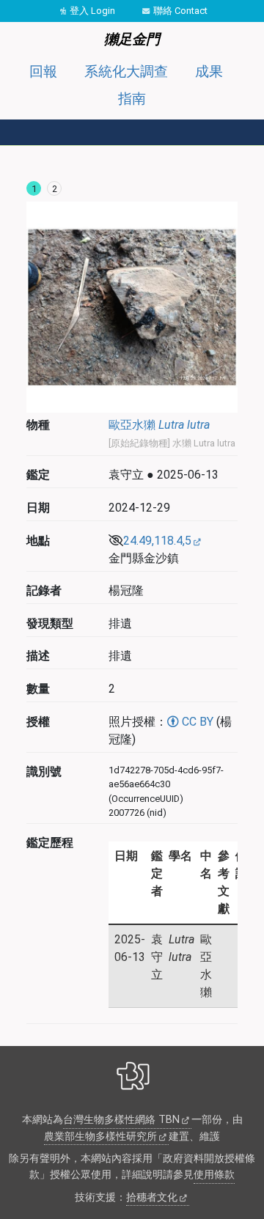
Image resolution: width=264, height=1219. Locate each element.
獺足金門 (132, 39)
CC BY (196, 722)
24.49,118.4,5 (157, 541)
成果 (209, 71)
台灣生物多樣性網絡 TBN (121, 1119)
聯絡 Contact (180, 10)
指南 (132, 98)
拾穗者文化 (151, 1197)
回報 (43, 71)
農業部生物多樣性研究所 (100, 1136)
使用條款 (214, 1174)
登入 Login (92, 10)
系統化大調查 (126, 71)
